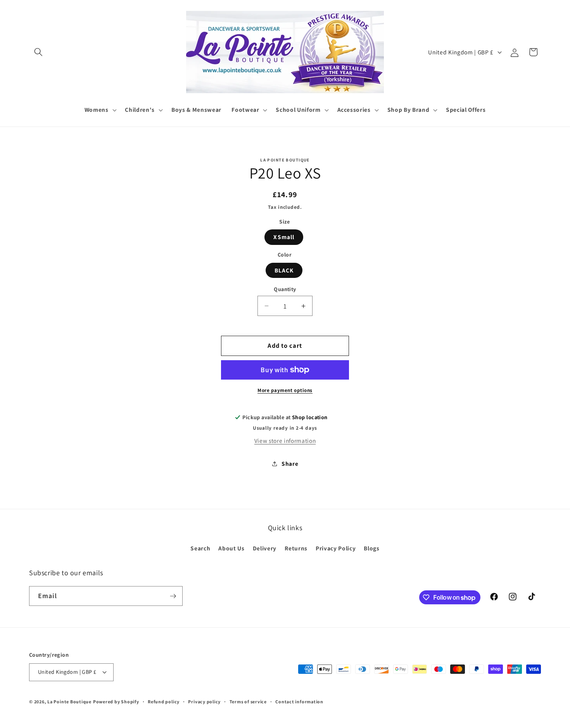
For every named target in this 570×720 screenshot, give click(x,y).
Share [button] (290, 463)
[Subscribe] (173, 596)
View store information (285, 440)
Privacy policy (204, 701)
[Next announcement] (385, 135)
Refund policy (164, 701)
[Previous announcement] (184, 135)
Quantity (285, 289)
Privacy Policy (336, 548)
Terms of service (248, 701)
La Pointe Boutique (69, 701)
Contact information (299, 701)
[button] (38, 52)
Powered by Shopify (116, 701)
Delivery (264, 548)
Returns (296, 548)
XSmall (283, 237)
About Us (231, 548)
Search (200, 548)
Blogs (371, 548)
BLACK (284, 270)
